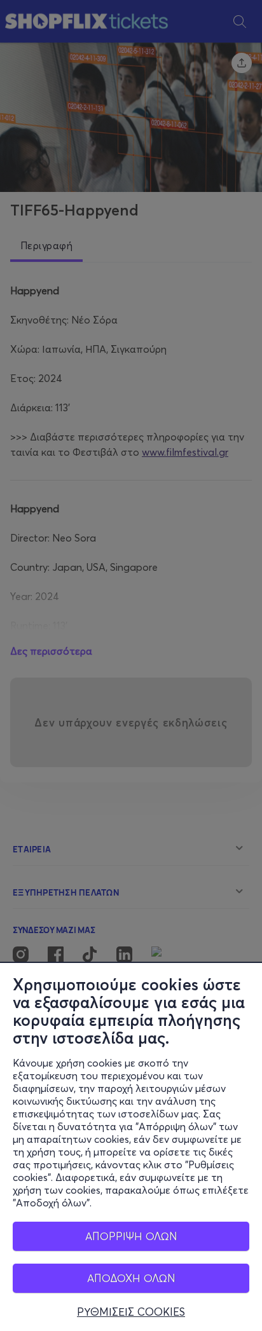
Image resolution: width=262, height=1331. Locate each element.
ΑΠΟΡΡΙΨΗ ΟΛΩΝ (131, 1236)
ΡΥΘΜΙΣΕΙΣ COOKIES (131, 1312)
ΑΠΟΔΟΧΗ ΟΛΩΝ (131, 1278)
